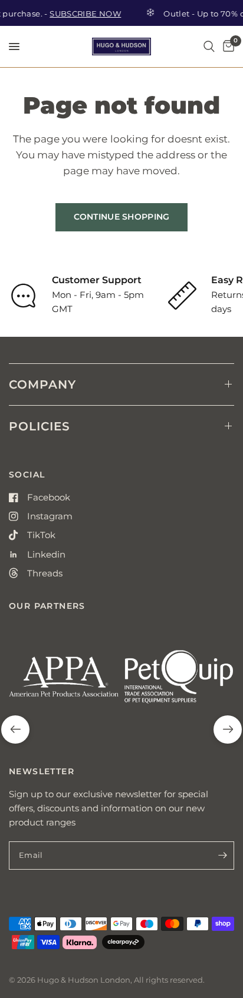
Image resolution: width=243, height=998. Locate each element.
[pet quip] (179, 681)
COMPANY (42, 384)
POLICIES (39, 426)
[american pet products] (64, 681)
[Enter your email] (222, 855)
